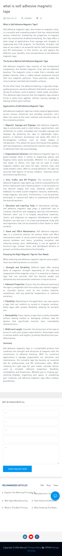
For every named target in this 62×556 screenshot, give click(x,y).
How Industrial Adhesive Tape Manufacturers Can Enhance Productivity (47, 500)
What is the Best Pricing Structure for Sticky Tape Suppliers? (17, 507)
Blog (49, 485)
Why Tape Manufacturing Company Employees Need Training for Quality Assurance (17, 500)
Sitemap (31, 550)
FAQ (42, 485)
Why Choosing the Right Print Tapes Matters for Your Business (47, 507)
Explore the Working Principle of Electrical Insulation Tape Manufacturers (21, 492)
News (56, 485)
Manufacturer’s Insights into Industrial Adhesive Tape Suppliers (47, 493)
